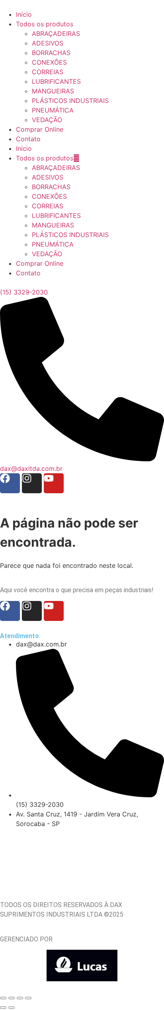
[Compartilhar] (20, 998)
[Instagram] (32, 483)
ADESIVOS (47, 177)
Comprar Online (39, 263)
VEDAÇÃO (47, 254)
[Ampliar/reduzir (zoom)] (3, 998)
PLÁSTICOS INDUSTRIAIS (70, 235)
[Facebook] (10, 483)
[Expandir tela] (11, 998)
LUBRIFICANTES (56, 215)
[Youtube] (54, 483)
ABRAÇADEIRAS (56, 168)
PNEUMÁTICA (53, 244)
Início (24, 148)
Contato (28, 273)
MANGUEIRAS (53, 225)
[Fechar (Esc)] (28, 998)
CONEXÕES (49, 196)
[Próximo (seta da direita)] (11, 1007)
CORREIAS (47, 206)
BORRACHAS (51, 187)
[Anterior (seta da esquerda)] (3, 1007)
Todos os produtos (44, 158)
